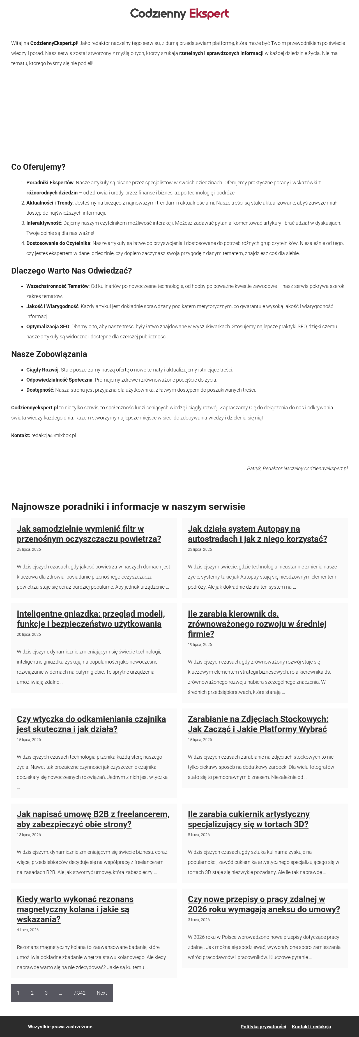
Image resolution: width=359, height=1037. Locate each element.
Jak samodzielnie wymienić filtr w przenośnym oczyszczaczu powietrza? (89, 534)
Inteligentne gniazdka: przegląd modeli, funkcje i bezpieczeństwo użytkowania (91, 619)
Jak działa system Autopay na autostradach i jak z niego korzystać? (257, 534)
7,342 (79, 993)
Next (102, 993)
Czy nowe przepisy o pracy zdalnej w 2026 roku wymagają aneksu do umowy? (264, 904)
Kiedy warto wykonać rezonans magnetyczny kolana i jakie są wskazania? (75, 909)
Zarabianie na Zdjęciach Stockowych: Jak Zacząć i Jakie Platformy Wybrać (258, 724)
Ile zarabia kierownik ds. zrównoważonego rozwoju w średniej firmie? (257, 624)
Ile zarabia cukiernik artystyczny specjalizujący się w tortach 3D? (249, 819)
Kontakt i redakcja (311, 1026)
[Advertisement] (179, 115)
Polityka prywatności (263, 1026)
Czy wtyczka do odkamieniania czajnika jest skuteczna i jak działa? (91, 724)
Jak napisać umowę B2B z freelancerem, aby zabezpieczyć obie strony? (93, 819)
